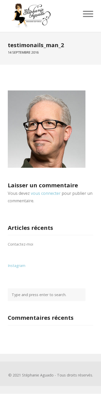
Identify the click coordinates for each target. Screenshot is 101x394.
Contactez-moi (20, 244)
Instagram (16, 265)
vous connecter (46, 193)
